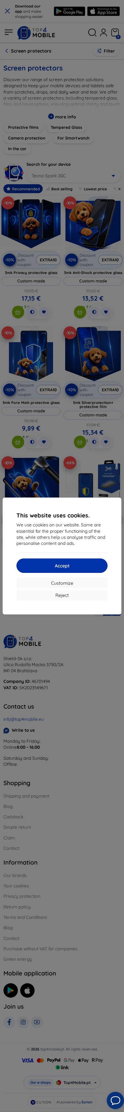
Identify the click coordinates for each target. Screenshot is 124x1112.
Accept (62, 566)
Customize (62, 583)
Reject (62, 595)
